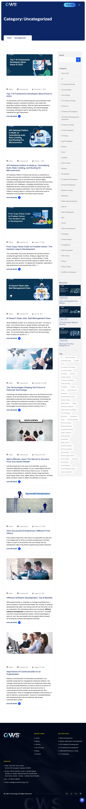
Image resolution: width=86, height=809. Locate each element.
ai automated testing (66, 360)
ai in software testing (66, 370)
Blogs (37, 751)
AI (62, 79)
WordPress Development (68, 272)
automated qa (64, 393)
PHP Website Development (68, 744)
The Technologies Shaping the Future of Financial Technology (25, 388)
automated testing (65, 400)
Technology (64, 234)
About (37, 741)
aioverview (73, 373)
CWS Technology (65, 413)
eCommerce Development (69, 179)
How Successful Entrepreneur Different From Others (28, 532)
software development (68, 228)
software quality (65, 452)
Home (9, 38)
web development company (68, 468)
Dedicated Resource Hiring (68, 751)
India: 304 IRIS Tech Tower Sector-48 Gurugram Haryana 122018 (18, 767)
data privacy (64, 416)
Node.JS (63, 206)
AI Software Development (69, 111)
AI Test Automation (67, 130)
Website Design (66, 266)
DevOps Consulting (66, 423)
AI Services (64, 106)
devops (62, 419)
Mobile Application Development (70, 741)
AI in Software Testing (68, 100)
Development (65, 174)
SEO (62, 217)
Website (63, 261)
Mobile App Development (69, 201)
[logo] (11, 5)
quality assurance (65, 442)
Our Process (39, 747)
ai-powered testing (70, 357)
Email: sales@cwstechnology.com (16, 782)
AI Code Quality (66, 90)
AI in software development (68, 367)
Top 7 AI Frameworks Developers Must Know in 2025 (29, 94)
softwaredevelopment (66, 445)
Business (64, 146)
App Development (66, 141)
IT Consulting (64, 754)
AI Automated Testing (68, 84)
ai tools (62, 390)
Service (63, 223)
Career (63, 152)
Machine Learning (66, 190)
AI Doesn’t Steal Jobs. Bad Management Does (28, 318)
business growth (65, 403)
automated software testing (68, 396)
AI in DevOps (65, 95)
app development (72, 390)
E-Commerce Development (68, 747)
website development (66, 472)
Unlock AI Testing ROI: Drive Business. (68, 302)
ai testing (72, 387)
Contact (38, 754)
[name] (79, 5)
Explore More (11, 116)
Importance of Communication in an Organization (23, 672)
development (73, 416)
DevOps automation (73, 419)
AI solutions (64, 387)
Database (64, 168)
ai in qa (62, 364)
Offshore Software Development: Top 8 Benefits (29, 598)
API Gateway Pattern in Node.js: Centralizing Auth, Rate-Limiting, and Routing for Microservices (27, 168)
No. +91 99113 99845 (12, 779)
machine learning (65, 436)
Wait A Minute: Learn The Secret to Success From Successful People (27, 460)
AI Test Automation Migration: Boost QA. (68, 323)
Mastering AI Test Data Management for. (66, 345)
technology (75, 459)
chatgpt (74, 403)
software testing (65, 459)
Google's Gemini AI (66, 432)
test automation (65, 462)
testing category (66, 239)
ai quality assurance (66, 377)
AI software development (67, 380)
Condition (64, 157)
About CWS (65, 73)
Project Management (67, 212)
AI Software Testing (67, 125)
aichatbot (76, 360)
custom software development (68, 409)
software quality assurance (68, 455)
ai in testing (64, 373)
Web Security (65, 256)
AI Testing (64, 136)
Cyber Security (65, 163)
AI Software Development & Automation (70, 118)
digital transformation (66, 426)
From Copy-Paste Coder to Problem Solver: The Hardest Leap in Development (29, 247)
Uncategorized (20, 38)
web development (67, 250)
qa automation (64, 439)
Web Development (65, 738)
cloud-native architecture (67, 406)
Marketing (64, 196)
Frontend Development (68, 185)
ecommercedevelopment (67, 429)
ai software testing (65, 383)
